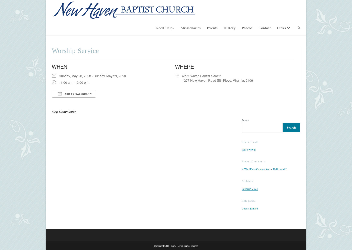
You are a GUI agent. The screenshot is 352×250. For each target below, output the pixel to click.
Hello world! (249, 149)
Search (245, 120)
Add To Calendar (77, 93)
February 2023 (250, 189)
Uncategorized (250, 208)
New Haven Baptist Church (201, 76)
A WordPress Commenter (255, 169)
